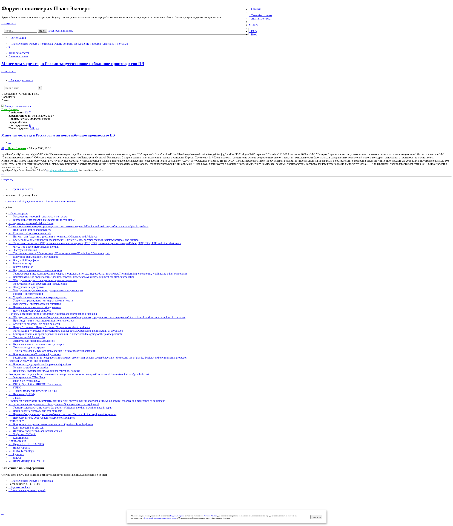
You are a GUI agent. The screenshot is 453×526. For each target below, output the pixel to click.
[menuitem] (260, 15)
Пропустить (8, 23)
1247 (28, 112)
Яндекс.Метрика (177, 516)
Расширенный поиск (60, 30)
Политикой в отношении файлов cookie (160, 518)
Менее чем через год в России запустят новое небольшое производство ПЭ (72, 63)
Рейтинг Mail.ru (210, 516)
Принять (316, 517)
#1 (2, 148)
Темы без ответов (19, 52)
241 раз (34, 128)
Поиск (42, 30)
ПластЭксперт (10, 109)
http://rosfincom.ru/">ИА (64, 170)
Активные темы (18, 56)
